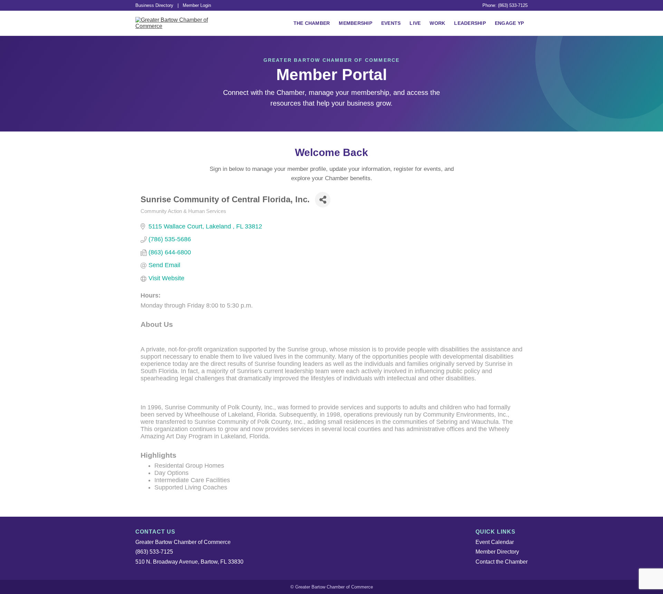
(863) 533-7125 (154, 552)
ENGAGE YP (509, 23)
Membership (355, 23)
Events (391, 23)
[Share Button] (322, 199)
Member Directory (497, 552)
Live (415, 23)
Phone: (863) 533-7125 (505, 5)
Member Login (197, 5)
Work (437, 23)
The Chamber (312, 23)
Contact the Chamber (501, 562)
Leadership (470, 23)
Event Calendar (494, 542)
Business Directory (154, 5)
